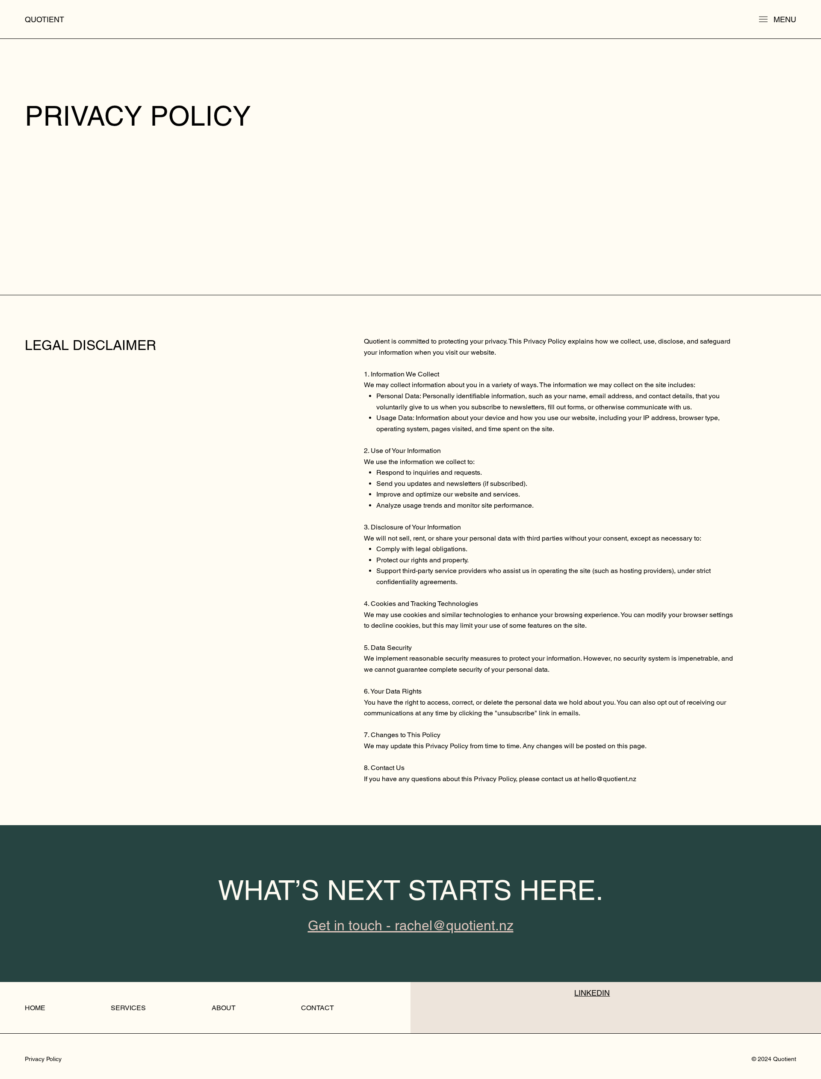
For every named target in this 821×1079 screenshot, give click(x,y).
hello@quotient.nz (608, 779)
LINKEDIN (592, 992)
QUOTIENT (44, 19)
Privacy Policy (43, 1058)
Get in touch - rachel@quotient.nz (411, 925)
